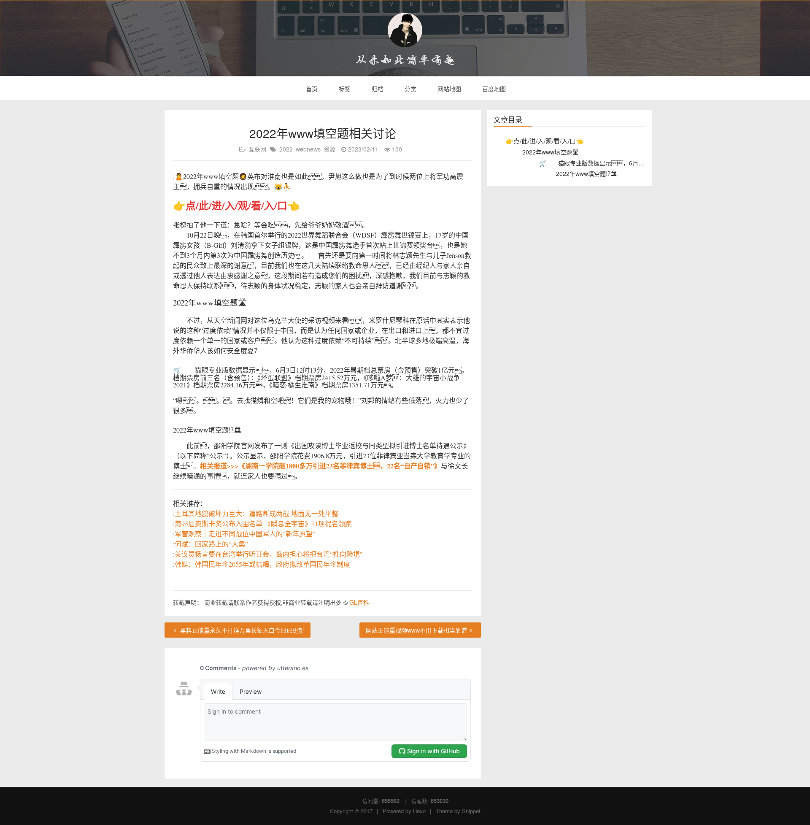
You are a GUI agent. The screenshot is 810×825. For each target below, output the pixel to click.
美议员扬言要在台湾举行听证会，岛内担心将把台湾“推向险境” (269, 553)
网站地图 (448, 88)
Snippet (471, 811)
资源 (329, 149)
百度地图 (493, 88)
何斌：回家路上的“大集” (211, 543)
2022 (286, 149)
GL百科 (359, 602)
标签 (344, 88)
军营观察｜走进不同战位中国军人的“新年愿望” (245, 533)
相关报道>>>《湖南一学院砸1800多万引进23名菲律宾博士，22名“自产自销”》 (320, 466)
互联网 (257, 149)
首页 (311, 88)
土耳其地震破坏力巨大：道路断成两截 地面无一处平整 (256, 513)
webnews (308, 149)
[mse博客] (405, 30)
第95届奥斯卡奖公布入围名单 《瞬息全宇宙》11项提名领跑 (263, 523)
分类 (409, 88)
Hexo (419, 811)
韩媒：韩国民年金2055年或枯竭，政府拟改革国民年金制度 (262, 564)
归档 (376, 88)
